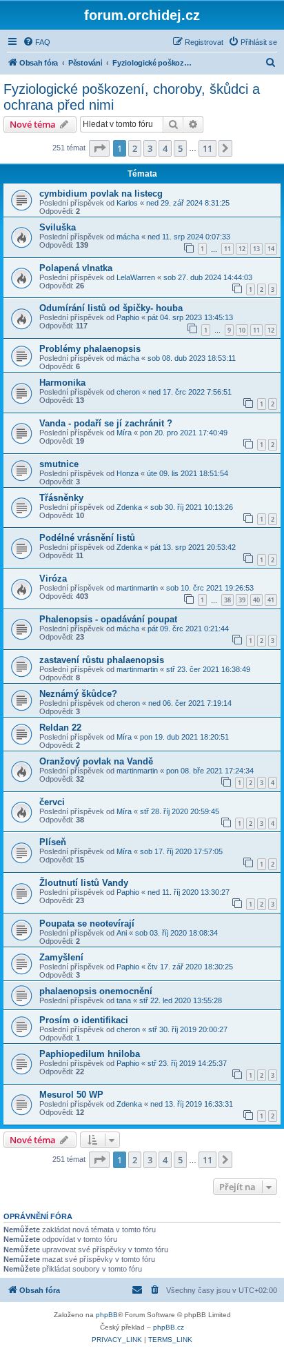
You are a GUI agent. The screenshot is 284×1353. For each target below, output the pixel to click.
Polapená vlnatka (75, 268)
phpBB (107, 1315)
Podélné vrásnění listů (87, 538)
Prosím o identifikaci (83, 1020)
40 (256, 599)
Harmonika (62, 382)
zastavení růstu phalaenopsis (101, 660)
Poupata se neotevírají (86, 923)
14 (270, 248)
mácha (127, 237)
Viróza (53, 578)
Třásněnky (61, 498)
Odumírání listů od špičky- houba (111, 308)
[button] (99, 148)
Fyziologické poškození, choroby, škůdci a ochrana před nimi (131, 96)
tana (123, 1000)
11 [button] (207, 148)
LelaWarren (135, 277)
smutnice (59, 464)
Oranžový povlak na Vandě (96, 761)
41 (270, 599)
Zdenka (129, 507)
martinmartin (137, 588)
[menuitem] (36, 42)
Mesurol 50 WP (71, 1094)
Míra (124, 432)
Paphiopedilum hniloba (89, 1054)
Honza (127, 473)
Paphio (127, 317)
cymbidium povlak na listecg (101, 193)
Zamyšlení (61, 957)
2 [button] (134, 148)
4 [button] (165, 148)
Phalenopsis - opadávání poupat (108, 619)
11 (227, 248)
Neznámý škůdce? (78, 694)
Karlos (127, 203)
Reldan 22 (60, 727)
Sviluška (57, 227)
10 (242, 330)
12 (242, 248)
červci (52, 802)
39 (242, 599)
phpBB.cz (168, 1327)
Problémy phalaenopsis (90, 349)
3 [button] (150, 148)
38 (227, 599)
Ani (121, 933)
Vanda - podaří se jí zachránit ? (105, 423)
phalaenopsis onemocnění (95, 991)
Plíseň (52, 842)
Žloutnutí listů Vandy (83, 883)
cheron (128, 392)
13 (256, 248)
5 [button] (180, 148)
